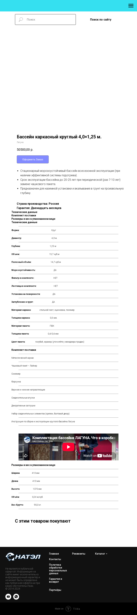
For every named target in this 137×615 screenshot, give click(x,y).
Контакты (55, 559)
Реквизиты (78, 553)
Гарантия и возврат (55, 580)
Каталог (100, 553)
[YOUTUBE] (8, 598)
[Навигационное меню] (130, 6)
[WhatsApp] (16, 598)
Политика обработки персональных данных (58, 569)
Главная (54, 553)
